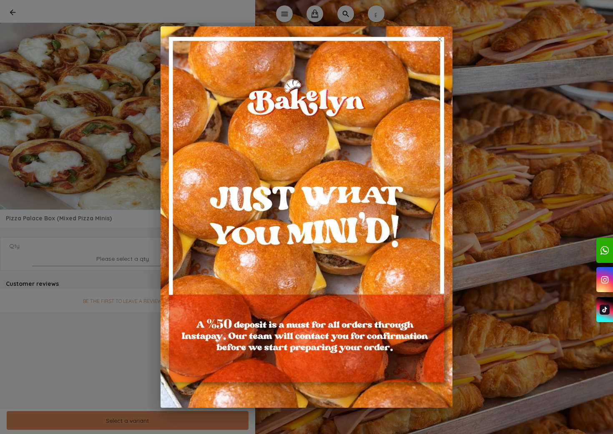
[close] (439, 39)
